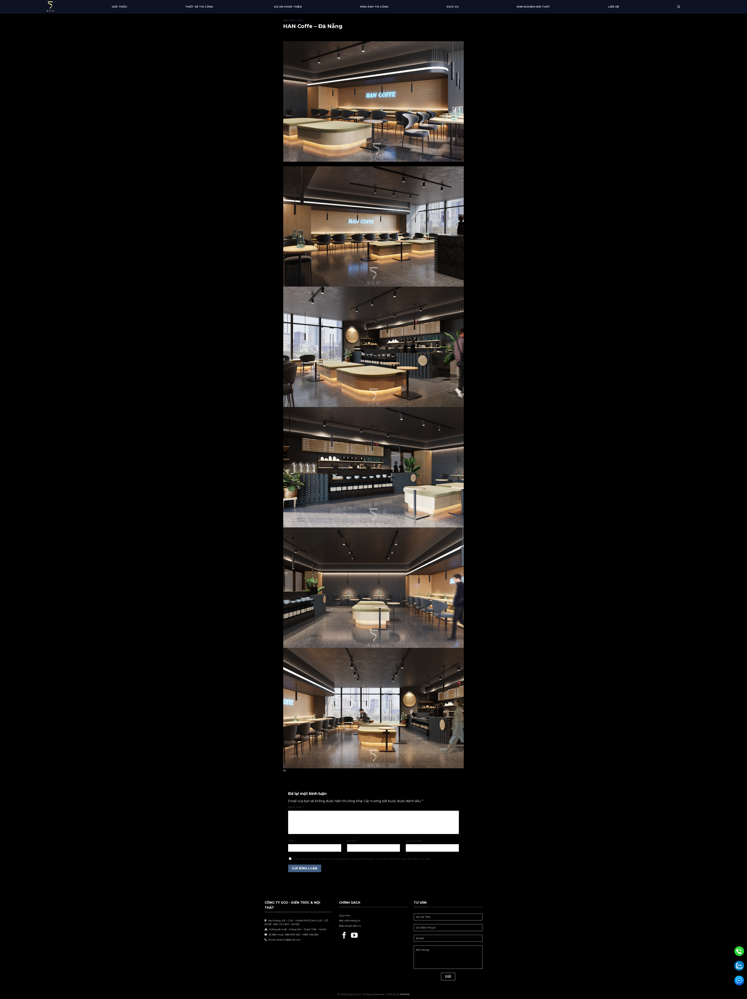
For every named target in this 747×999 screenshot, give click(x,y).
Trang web (414, 841)
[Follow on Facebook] (344, 935)
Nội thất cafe (293, 20)
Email (352, 841)
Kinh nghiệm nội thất (533, 6)
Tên (292, 841)
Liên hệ (613, 6)
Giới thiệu (119, 6)
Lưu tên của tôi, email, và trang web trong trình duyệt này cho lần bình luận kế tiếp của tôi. (362, 859)
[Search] (678, 7)
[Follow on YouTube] (354, 935)
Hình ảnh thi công (374, 6)
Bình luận (296, 807)
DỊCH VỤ (453, 6)
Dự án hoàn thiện (288, 6)
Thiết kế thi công (199, 6)
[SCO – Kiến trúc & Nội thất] (59, 7)
